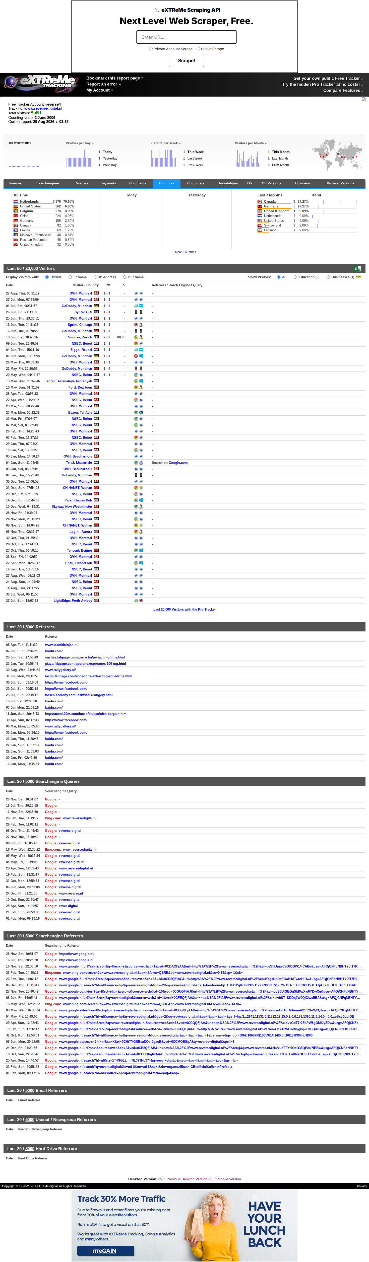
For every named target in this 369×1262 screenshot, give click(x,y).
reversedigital (69, 843)
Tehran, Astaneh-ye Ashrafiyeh (68, 381)
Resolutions (228, 183)
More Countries (185, 252)
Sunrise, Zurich (80, 337)
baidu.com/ (54, 651)
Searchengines (47, 183)
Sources (15, 183)
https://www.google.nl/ (76, 954)
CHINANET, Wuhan (77, 488)
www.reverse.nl (71, 893)
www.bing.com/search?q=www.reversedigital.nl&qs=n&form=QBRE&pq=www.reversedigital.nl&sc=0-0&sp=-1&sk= (152, 1004)
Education (308, 277)
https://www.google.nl (76, 960)
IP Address (107, 277)
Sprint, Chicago (80, 325)
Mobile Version (229, 1179)
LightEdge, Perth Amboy (73, 601)
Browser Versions (340, 183)
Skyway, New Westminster (72, 506)
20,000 (31, 268)
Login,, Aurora (81, 532)
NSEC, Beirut (82, 343)
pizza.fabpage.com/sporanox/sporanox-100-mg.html (85, 663)
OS (249, 183)
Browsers (302, 183)
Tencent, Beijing (79, 550)
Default (55, 277)
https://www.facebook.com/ (66, 682)
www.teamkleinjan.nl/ (62, 645)
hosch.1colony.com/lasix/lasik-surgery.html (79, 695)
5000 (29, 626)
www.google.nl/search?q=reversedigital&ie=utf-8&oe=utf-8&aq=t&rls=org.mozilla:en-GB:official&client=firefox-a (145, 1067)
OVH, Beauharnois (78, 456)
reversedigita (69, 900)
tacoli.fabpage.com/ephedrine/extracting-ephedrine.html (88, 676)
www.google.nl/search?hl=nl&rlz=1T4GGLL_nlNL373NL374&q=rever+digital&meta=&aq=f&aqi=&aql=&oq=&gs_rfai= (148, 1060)
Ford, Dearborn (80, 387)
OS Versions (271, 183)
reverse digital (70, 831)
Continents (137, 183)
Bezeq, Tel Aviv (80, 412)
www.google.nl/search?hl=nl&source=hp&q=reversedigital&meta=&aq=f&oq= (119, 1073)
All (283, 277)
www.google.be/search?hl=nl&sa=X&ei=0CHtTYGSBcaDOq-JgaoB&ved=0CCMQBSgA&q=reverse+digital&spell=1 (146, 1042)
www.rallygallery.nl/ (60, 670)
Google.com (178, 463)
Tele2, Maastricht (79, 463)
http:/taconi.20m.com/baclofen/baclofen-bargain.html (86, 714)
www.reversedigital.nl (43, 108)
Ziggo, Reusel (81, 350)
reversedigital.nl (71, 862)
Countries (166, 183)
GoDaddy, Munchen (77, 306)
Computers (195, 183)
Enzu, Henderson (78, 563)
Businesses (342, 277)
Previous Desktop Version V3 (190, 1179)
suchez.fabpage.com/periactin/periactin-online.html (85, 657)
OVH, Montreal (81, 293)
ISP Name (135, 277)
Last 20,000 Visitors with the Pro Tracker (184, 609)
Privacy (362, 1186)
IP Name (80, 277)
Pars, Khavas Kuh (78, 500)
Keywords (108, 183)
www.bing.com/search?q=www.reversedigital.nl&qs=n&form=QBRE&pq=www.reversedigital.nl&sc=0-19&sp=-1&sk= (153, 973)
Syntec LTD (83, 312)
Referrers (82, 183)
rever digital (68, 906)
